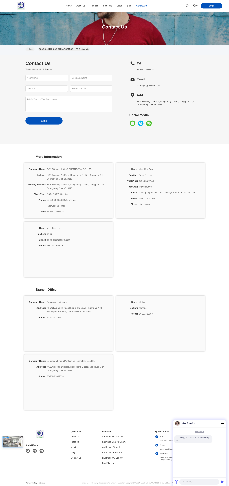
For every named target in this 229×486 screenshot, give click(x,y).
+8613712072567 (147, 181)
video (119, 6)
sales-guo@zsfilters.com (148, 85)
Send (44, 120)
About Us (75, 436)
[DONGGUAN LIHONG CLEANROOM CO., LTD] (21, 6)
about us (80, 6)
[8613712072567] (27, 450)
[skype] (142, 123)
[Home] (40, 437)
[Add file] (176, 482)
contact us (141, 6)
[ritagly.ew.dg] (41, 450)
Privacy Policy (31, 483)
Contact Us (76, 458)
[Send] (222, 482)
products (94, 6)
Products (75, 442)
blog (129, 6)
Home (69, 6)
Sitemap (42, 483)
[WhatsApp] (133, 123)
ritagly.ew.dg (145, 204)
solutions (107, 6)
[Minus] (222, 423)
